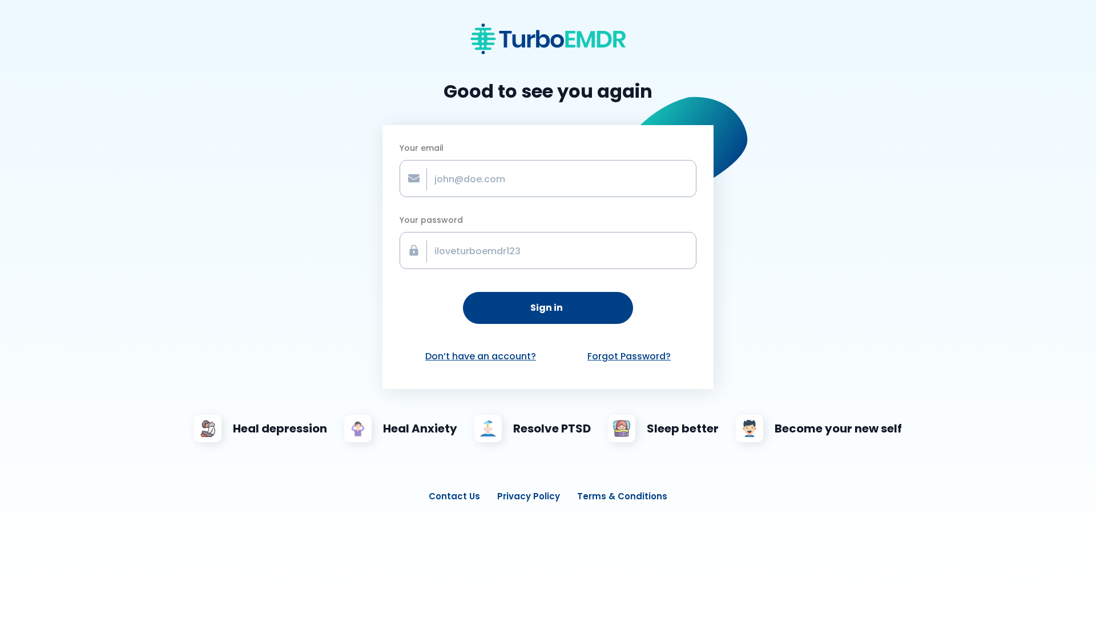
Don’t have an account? (480, 356)
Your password (431, 220)
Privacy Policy (528, 496)
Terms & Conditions (622, 496)
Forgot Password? (629, 356)
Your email (422, 148)
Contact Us (454, 496)
